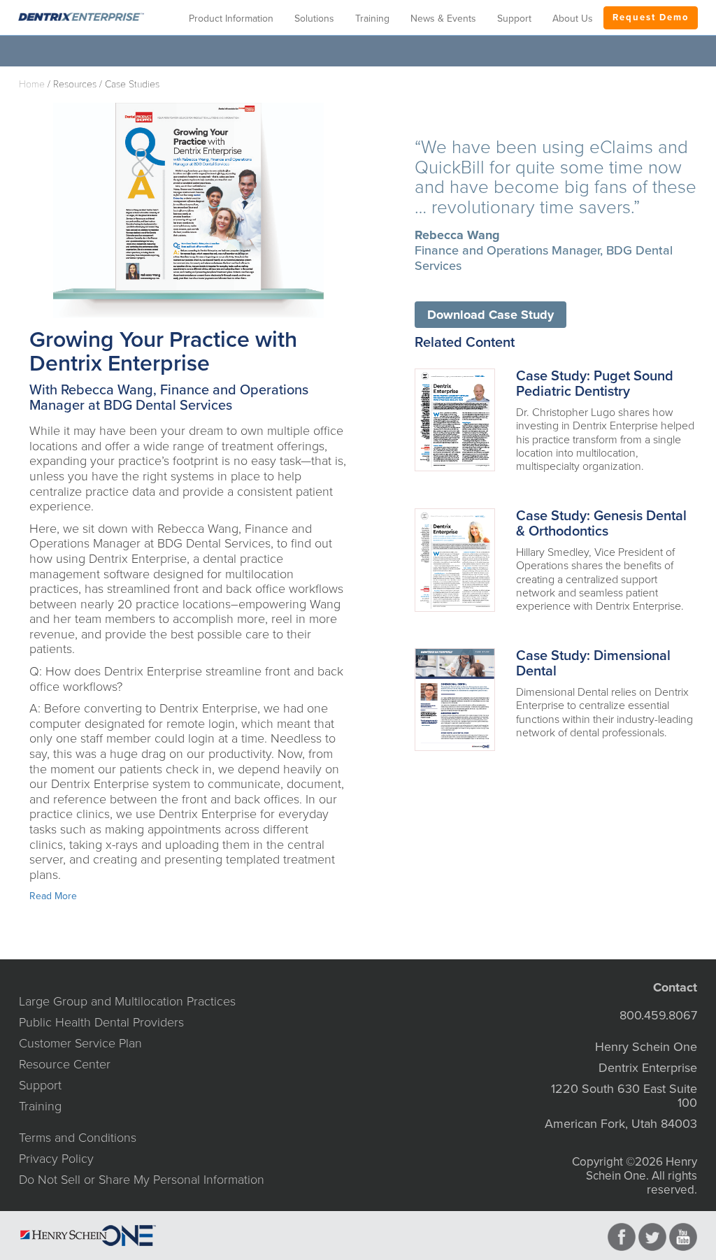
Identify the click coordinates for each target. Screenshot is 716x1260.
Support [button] (514, 18)
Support (40, 1085)
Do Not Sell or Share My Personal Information (141, 1179)
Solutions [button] (314, 18)
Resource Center (64, 1064)
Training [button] (372, 18)
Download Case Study (490, 314)
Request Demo (651, 17)
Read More (53, 896)
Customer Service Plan (80, 1043)
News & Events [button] (443, 18)
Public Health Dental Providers (101, 1022)
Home (32, 84)
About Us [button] (572, 18)
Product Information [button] (231, 18)
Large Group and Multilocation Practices (127, 1001)
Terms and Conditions (77, 1137)
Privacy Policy (56, 1158)
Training (40, 1106)
